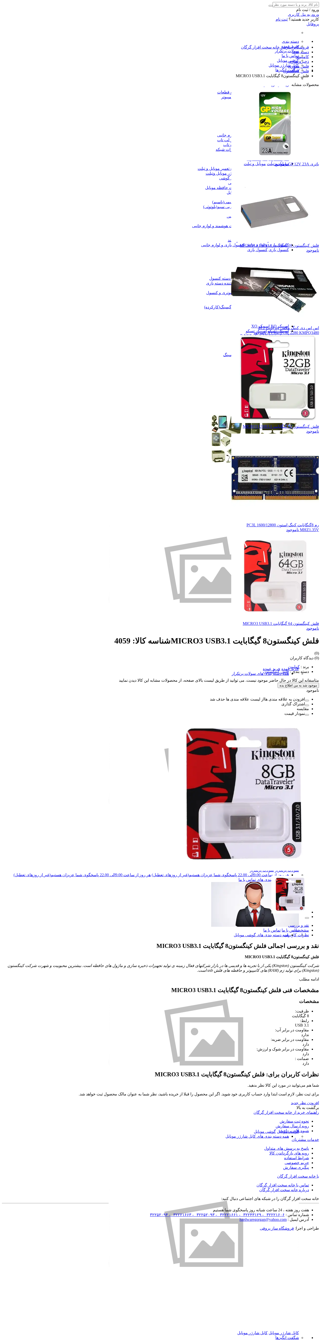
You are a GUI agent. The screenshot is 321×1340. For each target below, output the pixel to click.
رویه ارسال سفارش (292, 1126)
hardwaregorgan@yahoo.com (263, 1219)
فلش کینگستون (276, 671)
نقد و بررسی (298, 925)
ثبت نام (282, 19)
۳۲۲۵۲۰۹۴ (159, 1215)
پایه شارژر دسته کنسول (229, 278)
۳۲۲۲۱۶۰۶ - (273, 1215)
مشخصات (300, 930)
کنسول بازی (279, 250)
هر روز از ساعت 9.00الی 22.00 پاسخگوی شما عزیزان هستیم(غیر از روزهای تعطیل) (220, 875)
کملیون (294, 667)
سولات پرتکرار (287, 51)
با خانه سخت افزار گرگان (298, 1176)
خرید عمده (271, 669)
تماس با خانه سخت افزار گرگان (283, 1185)
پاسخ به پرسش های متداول (286, 1148)
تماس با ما (290, 56)
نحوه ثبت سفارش (294, 1121)
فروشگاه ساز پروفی (277, 1228)
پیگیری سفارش (296, 1167)
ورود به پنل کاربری (303, 14)
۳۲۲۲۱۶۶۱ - (226, 1215)
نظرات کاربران (296, 935)
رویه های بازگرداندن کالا (289, 1153)
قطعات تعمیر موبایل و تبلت (220, 168)
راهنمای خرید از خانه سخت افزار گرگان (286, 1112)
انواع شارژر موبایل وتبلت (226, 173)
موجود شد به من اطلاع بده (298, 685)
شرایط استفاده (296, 1158)
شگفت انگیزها (287, 1337)
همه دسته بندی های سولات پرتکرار (260, 673)
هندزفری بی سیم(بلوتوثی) (224, 207)
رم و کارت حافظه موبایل (226, 188)
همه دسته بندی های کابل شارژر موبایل (257, 1136)
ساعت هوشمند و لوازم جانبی (216, 226)
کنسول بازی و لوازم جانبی (223, 245)
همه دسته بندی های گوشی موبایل (261, 935)
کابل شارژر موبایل (284, 65)
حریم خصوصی (297, 1163)
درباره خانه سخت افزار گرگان (284, 1190)
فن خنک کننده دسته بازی (226, 283)
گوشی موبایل (288, 60)
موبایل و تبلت (255, 164)
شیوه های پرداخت (294, 1131)
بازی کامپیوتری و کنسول (226, 293)
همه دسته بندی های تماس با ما (263, 879)
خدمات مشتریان (305, 1139)
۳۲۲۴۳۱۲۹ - (249, 1215)
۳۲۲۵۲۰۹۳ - (203, 1215)
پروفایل (312, 24)
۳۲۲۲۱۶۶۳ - (179, 1215)
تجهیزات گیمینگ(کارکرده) (225, 307)
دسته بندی (290, 41)
